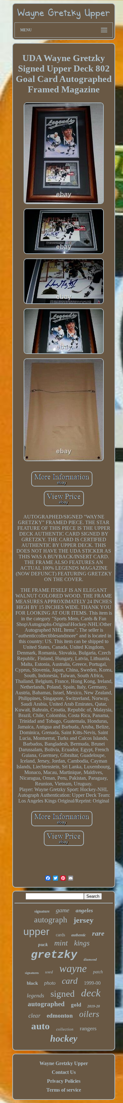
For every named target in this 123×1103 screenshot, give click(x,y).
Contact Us (64, 1072)
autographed (46, 1004)
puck (43, 944)
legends (35, 995)
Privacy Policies (63, 1081)
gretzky (54, 955)
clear (34, 1015)
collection (64, 1029)
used (49, 972)
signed (62, 993)
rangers (88, 1028)
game (62, 910)
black (32, 983)
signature (42, 911)
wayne (73, 968)
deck (91, 993)
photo (50, 983)
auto (40, 1026)
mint (61, 943)
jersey (83, 920)
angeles (84, 911)
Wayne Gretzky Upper (63, 1063)
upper (36, 931)
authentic (78, 935)
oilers (89, 1014)
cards (60, 935)
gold (76, 1005)
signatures (32, 973)
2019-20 (93, 1006)
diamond (90, 959)
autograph (50, 919)
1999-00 (92, 983)
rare (98, 933)
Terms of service (63, 1090)
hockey (63, 1038)
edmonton (60, 1015)
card (70, 981)
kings (82, 943)
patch (98, 972)
